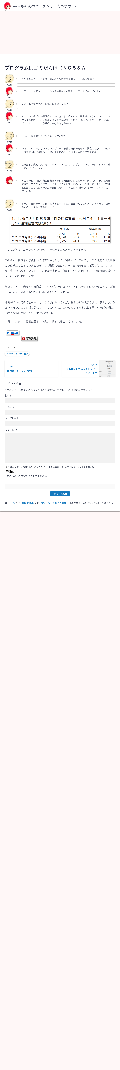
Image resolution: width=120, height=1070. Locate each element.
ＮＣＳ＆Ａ (27, 78)
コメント (11, 430)
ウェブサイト (12, 418)
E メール (9, 407)
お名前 (8, 395)
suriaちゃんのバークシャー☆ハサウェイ (46, 6)
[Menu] (112, 6)
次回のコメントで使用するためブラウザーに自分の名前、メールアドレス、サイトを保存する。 (52, 467)
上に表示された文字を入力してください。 (27, 476)
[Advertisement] (60, 32)
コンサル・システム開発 (17, 354)
